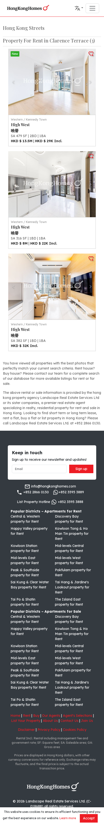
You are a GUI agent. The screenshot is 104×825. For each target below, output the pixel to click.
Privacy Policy (48, 729)
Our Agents (51, 715)
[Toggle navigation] (92, 8)
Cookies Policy (74, 729)
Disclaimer (26, 729)
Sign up (81, 469)
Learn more (67, 818)
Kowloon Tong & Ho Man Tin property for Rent (72, 533)
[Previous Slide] (13, 82)
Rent (26, 715)
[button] (78, 8)
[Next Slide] (90, 82)
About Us (50, 720)
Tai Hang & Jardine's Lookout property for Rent (72, 587)
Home (15, 715)
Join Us (87, 720)
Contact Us (69, 720)
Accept (89, 818)
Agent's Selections (77, 715)
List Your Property (25, 720)
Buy (36, 715)
